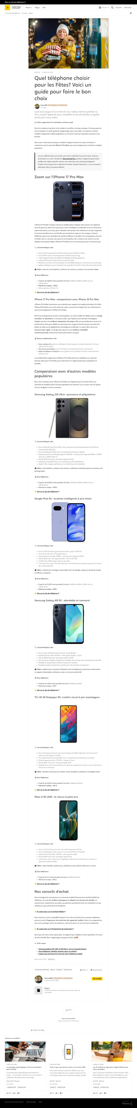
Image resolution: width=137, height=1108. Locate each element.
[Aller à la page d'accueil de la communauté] (13, 7)
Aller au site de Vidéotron (14, 2)
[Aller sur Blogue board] (39, 990)
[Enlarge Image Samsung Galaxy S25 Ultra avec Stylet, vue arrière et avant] (68, 418)
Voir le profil (97, 979)
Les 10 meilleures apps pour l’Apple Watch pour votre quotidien (110, 1068)
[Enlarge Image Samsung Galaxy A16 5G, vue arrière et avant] (68, 624)
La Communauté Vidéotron (12, 13)
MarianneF (10, 1081)
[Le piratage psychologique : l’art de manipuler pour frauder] (25, 1052)
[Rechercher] (112, 7)
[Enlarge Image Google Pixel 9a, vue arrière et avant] (68, 522)
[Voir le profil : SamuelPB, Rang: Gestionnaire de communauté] (37, 106)
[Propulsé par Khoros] (127, 1103)
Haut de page (31, 1102)
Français (24, 13)
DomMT (52, 1081)
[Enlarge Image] (68, 724)
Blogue (31, 13)
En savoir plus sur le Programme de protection (54, 929)
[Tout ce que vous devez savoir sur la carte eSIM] (68, 1052)
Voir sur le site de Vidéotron (47, 292)
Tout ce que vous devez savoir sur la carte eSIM (67, 1067)
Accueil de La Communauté (14, 1102)
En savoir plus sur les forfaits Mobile (50, 912)
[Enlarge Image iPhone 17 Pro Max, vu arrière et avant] (68, 201)
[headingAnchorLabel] (87, 177)
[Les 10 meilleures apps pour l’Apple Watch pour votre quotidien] (111, 1052)
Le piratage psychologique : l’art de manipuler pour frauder (23, 1068)
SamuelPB (44, 105)
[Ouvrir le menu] (130, 13)
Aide (40, 1102)
